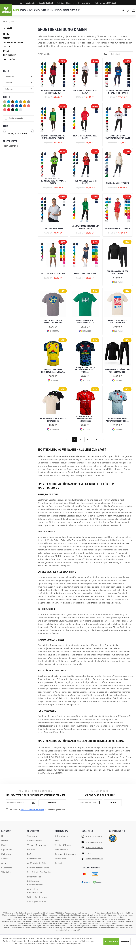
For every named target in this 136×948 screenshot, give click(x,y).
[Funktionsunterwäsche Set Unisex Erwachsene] (117, 353)
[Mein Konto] (128, 10)
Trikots (6, 38)
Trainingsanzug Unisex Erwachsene (117, 272)
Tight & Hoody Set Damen (117, 183)
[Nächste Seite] (103, 439)
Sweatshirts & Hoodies (13, 42)
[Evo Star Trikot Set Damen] (53, 255)
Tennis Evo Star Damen (52, 228)
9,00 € (15, 133)
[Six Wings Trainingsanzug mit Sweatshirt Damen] (117, 74)
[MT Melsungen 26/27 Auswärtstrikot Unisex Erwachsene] (117, 402)
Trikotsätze (6, 872)
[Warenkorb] (133, 10)
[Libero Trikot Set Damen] (85, 255)
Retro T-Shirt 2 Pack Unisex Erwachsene (53, 419)
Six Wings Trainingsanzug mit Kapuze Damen (53, 91)
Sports (4, 858)
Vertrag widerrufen (36, 901)
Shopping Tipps (10, 141)
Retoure (31, 849)
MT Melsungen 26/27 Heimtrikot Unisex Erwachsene (85, 419)
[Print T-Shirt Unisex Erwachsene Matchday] (53, 304)
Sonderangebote (16, 118)
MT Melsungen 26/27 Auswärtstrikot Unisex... (117, 419)
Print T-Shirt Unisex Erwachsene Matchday (52, 321)
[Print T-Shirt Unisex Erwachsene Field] (85, 304)
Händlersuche (61, 849)
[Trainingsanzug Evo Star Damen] (85, 164)
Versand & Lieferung (37, 845)
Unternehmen (61, 836)
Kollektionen (7, 854)
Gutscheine (6, 867)
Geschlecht (9, 77)
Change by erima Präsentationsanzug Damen (117, 136)
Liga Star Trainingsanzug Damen (85, 136)
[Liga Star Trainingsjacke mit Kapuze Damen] (85, 210)
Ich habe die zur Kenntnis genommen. (38, 810)
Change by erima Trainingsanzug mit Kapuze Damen (53, 181)
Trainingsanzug (10, 146)
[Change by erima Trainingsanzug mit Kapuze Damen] (53, 164)
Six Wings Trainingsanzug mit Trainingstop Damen (53, 136)
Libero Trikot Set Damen (85, 273)
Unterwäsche (9, 55)
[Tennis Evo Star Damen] (53, 210)
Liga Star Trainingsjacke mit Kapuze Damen (85, 227)
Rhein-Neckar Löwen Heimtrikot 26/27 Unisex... (53, 370)
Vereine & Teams (62, 845)
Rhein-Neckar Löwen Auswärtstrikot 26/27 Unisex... (85, 370)
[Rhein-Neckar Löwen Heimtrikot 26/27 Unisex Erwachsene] (53, 353)
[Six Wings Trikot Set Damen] (117, 210)
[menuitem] (16, 10)
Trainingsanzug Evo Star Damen (85, 182)
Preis (5, 126)
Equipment (6, 849)
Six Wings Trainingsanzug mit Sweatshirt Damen (117, 91)
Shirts (6, 34)
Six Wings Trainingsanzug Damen (85, 91)
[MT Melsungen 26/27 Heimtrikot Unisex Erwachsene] (85, 402)
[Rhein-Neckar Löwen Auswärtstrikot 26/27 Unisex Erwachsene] (85, 353)
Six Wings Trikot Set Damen (117, 228)
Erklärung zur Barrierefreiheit (35, 883)
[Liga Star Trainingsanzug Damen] (85, 119)
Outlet (4, 863)
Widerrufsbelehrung (37, 897)
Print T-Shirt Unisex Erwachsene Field (85, 321)
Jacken (6, 46)
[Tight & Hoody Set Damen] (117, 164)
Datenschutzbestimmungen (32, 810)
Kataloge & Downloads (65, 854)
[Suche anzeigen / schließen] (113, 10)
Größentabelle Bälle (36, 863)
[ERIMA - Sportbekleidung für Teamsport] (6, 10)
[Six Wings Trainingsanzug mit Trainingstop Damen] (53, 119)
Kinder (4, 845)
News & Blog (60, 858)
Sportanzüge (9, 59)
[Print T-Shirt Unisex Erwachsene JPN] (117, 304)
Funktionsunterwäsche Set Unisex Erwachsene (117, 370)
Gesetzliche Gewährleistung (34, 891)
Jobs (56, 840)
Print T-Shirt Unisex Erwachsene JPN (117, 321)
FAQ (29, 854)
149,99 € (25, 133)
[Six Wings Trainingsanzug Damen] (85, 74)
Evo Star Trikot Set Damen (53, 273)
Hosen (6, 51)
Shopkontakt (33, 836)
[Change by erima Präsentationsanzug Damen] (117, 119)
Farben (6, 97)
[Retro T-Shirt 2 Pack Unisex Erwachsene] (53, 402)
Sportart (8, 83)
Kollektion (9, 89)
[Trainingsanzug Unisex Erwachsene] (117, 255)
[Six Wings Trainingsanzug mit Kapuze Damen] (53, 74)
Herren (4, 836)
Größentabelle (34, 858)
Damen (9, 28)
